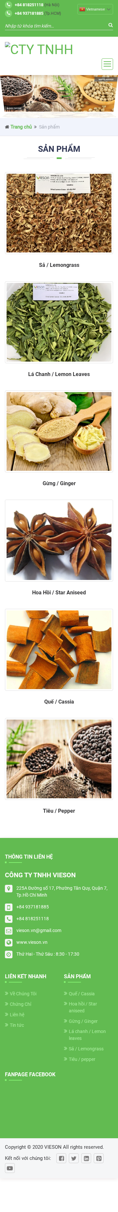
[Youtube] (10, 1168)
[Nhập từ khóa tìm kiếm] (110, 25)
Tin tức (17, 1025)
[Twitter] (74, 1158)
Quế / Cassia (82, 993)
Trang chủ (21, 127)
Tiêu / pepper (82, 1059)
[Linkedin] (86, 1158)
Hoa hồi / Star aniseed (83, 1007)
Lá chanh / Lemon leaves (87, 1035)
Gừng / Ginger (83, 1021)
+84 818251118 (32, 918)
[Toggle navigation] (107, 64)
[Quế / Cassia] (59, 650)
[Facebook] (61, 1158)
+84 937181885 (32, 906)
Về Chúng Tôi (23, 993)
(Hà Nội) (37, 4)
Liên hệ (17, 1014)
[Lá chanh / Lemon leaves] (59, 322)
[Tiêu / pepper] (59, 759)
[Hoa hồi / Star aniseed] (59, 541)
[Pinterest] (99, 1158)
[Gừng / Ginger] (59, 431)
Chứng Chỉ (20, 1004)
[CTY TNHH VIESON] (59, 50)
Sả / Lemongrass (86, 1048)
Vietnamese (95, 9)
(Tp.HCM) (38, 13)
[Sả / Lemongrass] (59, 213)
